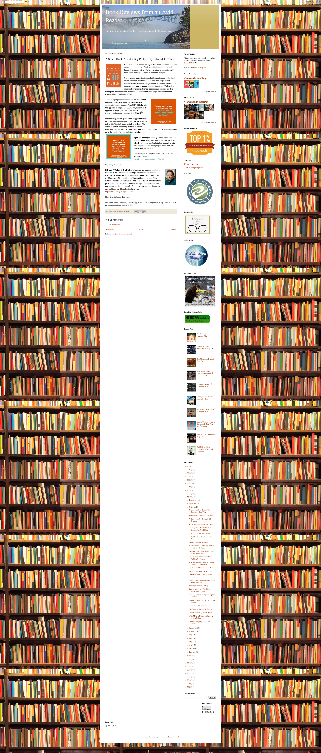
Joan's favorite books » (208, 91)
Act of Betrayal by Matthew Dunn (201, 524)
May (191, 641)
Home (141, 229)
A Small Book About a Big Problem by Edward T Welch (202, 546)
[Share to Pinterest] (145, 211)
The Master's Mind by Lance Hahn (201, 568)
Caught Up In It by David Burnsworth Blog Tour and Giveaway (206, 424)
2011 (189, 677)
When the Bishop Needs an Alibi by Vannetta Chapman (201, 552)
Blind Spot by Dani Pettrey (198, 585)
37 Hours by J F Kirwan (197, 606)
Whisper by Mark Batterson (198, 542)
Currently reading (195, 78)
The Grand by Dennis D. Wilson (200, 609)
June (191, 638)
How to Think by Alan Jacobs (199, 533)
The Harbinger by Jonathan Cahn (203, 335)
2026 (189, 466)
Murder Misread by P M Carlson (200, 612)
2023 (189, 476)
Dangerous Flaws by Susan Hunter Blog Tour (205, 347)
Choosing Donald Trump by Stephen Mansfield (202, 595)
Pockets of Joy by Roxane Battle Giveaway (200, 520)
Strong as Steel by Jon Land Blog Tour (205, 397)
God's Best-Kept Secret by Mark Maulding (200, 575)
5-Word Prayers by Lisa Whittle (200, 571)
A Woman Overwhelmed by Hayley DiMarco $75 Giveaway (201, 563)
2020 (189, 487)
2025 (189, 469)
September (193, 628)
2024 (189, 473)
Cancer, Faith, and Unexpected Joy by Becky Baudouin (202, 581)
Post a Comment (114, 224)
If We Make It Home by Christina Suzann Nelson (201, 617)
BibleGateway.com (200, 67)
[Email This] (135, 211)
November (193, 503)
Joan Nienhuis (192, 164)
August (192, 631)
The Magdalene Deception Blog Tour (206, 360)
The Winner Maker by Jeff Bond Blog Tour (206, 410)
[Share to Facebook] (143, 211)
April (191, 645)
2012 (189, 673)
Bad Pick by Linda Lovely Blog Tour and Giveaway (205, 449)
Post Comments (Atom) (123, 234)
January (192, 655)
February (192, 652)
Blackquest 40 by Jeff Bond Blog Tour (204, 385)
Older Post (172, 229)
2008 (189, 687)
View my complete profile (193, 167)
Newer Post (110, 229)
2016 (189, 659)
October (192, 507)
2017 (189, 497)
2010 (189, 680)
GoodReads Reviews (196, 102)
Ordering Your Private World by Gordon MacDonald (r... (200, 529)
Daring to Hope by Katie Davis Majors (200, 622)
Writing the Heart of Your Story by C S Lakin (202, 601)
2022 (189, 480)
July (191, 634)
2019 (189, 490)
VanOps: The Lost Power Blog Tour (206, 435)
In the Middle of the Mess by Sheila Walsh (201, 538)
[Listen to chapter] (196, 63)
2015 (189, 663)
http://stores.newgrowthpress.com (119, 191)
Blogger (180, 737)
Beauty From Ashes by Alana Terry (201, 515)
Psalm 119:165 (189, 63)
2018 (189, 493)
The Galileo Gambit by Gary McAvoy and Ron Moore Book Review (205, 373)
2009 (189, 683)
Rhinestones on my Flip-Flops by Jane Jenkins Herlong (200, 590)
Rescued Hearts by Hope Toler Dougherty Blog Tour (199, 511)
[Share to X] (140, 211)
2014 (189, 666)
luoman (164, 737)
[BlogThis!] (138, 211)
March (191, 648)
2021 (189, 483)
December (193, 500)
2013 (189, 670)
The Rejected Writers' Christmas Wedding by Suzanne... (200, 558)
